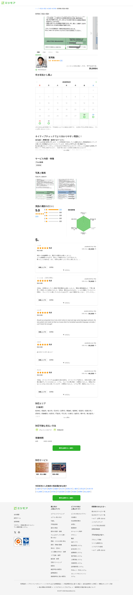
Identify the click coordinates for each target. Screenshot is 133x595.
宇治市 (44, 489)
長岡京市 (69, 489)
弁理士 (73, 524)
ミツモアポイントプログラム (62, 587)
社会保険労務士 (76, 521)
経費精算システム (76, 552)
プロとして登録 (96, 539)
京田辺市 (82, 489)
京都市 (38, 489)
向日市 (62, 489)
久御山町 (47, 492)
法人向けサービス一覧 (98, 515)
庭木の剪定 (54, 528)
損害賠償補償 (96, 529)
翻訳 (72, 538)
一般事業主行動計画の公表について (85, 587)
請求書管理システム (77, 566)
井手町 (53, 492)
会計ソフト (74, 542)
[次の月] (96, 82)
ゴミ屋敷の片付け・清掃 (58, 552)
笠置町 (68, 492)
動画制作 (74, 528)
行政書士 (74, 517)
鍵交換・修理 (55, 559)
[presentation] (38, 52)
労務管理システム (76, 563)
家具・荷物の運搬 (56, 544)
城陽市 (56, 489)
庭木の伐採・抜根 (56, 531)
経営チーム (17, 518)
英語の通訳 (43, 8)
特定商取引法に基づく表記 (72, 584)
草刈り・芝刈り (55, 548)
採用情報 (16, 521)
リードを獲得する (97, 543)
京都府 (49, 8)
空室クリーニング (56, 562)
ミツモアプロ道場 (97, 546)
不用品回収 (54, 524)
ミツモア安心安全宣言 (98, 525)
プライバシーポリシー (35, 584)
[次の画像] (91, 33)
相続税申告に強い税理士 (58, 576)
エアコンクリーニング (57, 514)
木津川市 (90, 489)
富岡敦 (54, 8)
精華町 (80, 492)
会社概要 (16, 514)
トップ (37, 8)
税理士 (53, 566)
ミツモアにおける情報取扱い (53, 584)
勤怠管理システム (76, 545)
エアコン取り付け (56, 517)
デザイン (74, 535)
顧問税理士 (54, 573)
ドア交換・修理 (55, 555)
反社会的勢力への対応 (90, 584)
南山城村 (87, 492)
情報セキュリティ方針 (106, 584)
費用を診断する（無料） (66, 448)
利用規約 (23, 584)
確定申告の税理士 (56, 569)
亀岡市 (50, 489)
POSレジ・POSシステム (78, 570)
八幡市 (75, 489)
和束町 (74, 492)
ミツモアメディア (97, 522)
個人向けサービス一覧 (98, 511)
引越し (53, 521)
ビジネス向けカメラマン (78, 514)
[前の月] (36, 82)
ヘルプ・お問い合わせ (98, 518)
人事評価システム (76, 559)
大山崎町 (39, 492)
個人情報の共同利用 (45, 587)
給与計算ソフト (76, 549)
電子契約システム (76, 556)
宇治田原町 (61, 492)
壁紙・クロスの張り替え (58, 541)
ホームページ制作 (76, 531)
